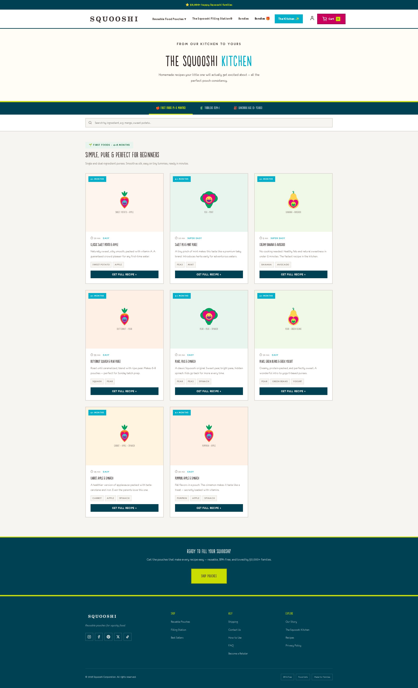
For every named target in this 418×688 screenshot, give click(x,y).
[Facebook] (99, 637)
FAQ (231, 645)
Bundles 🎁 (262, 18)
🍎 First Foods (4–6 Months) (171, 108)
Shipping (233, 621)
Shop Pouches (209, 576)
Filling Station (178, 629)
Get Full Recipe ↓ (124, 274)
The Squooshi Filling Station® (212, 18)
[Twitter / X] (118, 637)
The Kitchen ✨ (288, 18)
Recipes (290, 637)
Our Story (291, 621)
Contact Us (234, 629)
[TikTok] (127, 637)
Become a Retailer (238, 653)
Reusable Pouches (180, 621)
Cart (334, 18)
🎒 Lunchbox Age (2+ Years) (248, 108)
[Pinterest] (108, 637)
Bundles (243, 18)
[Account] (312, 19)
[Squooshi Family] (113, 19)
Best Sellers (177, 637)
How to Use (234, 637)
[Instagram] (89, 637)
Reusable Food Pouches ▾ (169, 19)
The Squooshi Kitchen (297, 629)
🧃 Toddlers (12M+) (210, 108)
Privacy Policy (293, 645)
